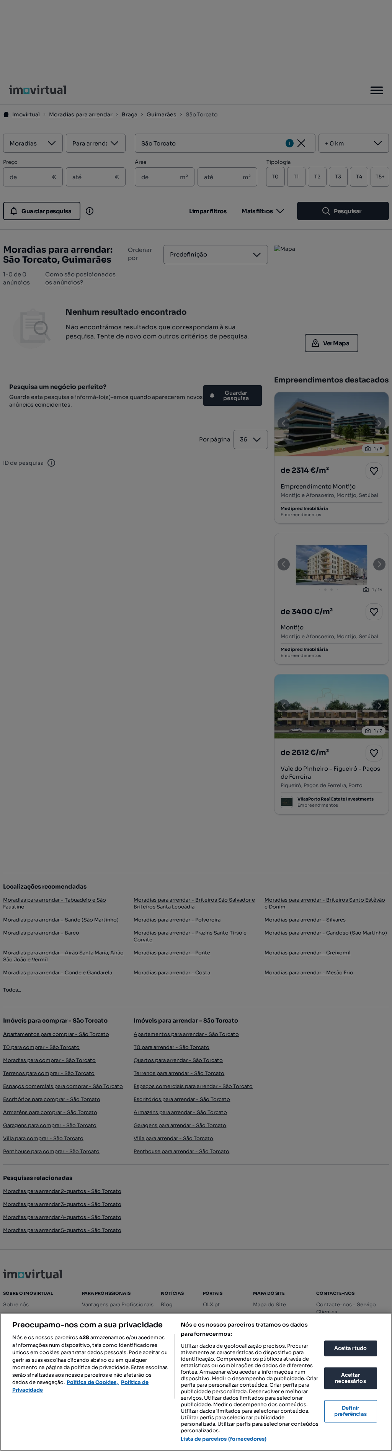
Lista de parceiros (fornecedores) (223, 1439)
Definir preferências (350, 1411)
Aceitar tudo (350, 1348)
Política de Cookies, (93, 1382)
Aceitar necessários (350, 1378)
